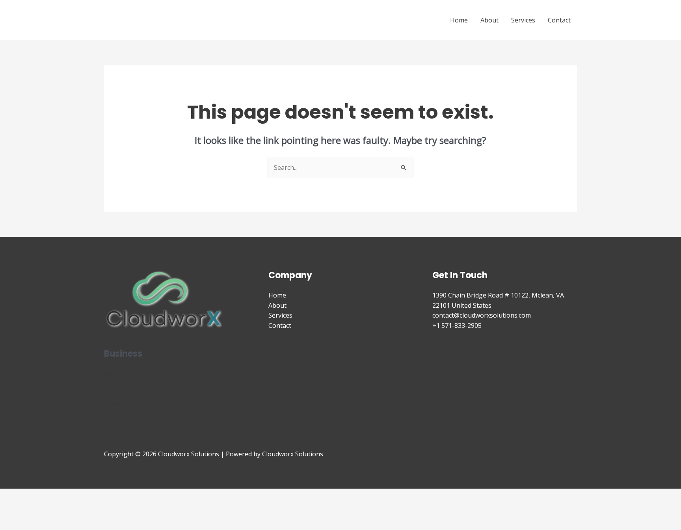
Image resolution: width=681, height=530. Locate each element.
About (489, 20)
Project (114, 373)
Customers (120, 404)
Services (523, 20)
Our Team (119, 383)
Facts (111, 394)
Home (459, 20)
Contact (559, 20)
